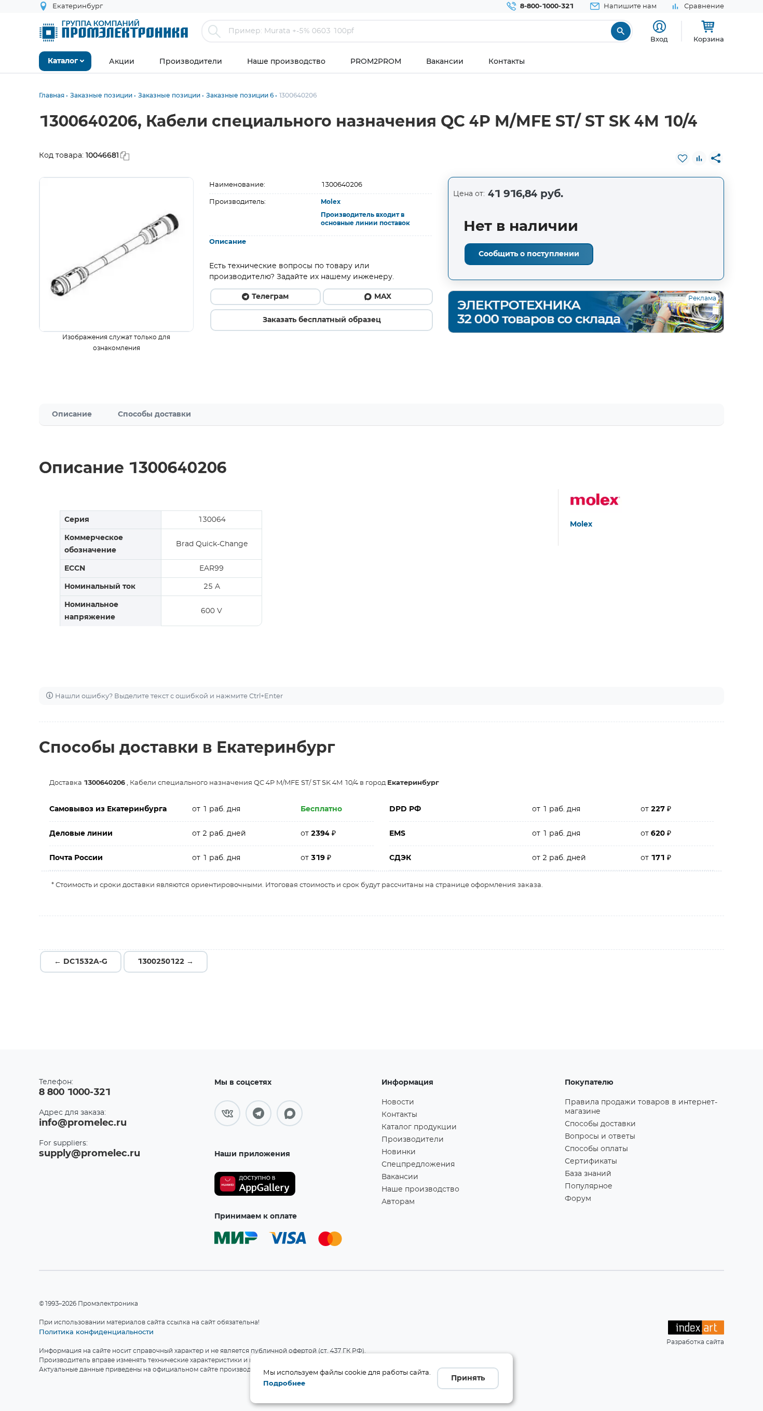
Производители (413, 1139)
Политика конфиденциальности (96, 1331)
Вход (659, 39)
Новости (398, 1102)
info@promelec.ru (83, 1123)
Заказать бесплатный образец (322, 320)
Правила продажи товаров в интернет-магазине (641, 1107)
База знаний (588, 1174)
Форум (578, 1198)
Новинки (399, 1152)
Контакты (399, 1114)
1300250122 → (166, 961)
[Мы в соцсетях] (227, 1113)
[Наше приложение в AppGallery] (294, 1184)
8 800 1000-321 (75, 1092)
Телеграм (270, 296)
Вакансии (400, 1177)
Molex (330, 202)
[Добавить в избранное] (682, 158)
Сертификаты (591, 1161)
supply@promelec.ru (89, 1153)
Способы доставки (154, 414)
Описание (227, 242)
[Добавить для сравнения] (699, 158)
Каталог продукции (419, 1127)
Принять (468, 1378)
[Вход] (659, 26)
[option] (116, 254)
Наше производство (420, 1189)
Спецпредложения (418, 1164)
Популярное (588, 1186)
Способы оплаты (596, 1149)
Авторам (398, 1202)
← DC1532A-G (80, 961)
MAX (382, 296)
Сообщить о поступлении (529, 254)
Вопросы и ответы (600, 1136)
